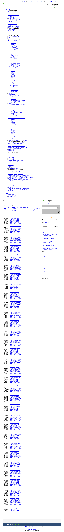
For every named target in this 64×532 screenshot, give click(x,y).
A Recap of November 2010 (15, 446)
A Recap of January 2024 (15, 254)
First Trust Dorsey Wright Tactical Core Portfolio (17, 176)
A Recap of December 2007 (15, 488)
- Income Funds (11, 158)
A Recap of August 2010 (15, 449)
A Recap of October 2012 (15, 418)
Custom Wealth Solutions (13, 195)
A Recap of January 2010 (15, 457)
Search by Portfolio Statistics (14, 34)
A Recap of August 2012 (15, 420)
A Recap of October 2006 (15, 505)
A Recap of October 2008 (15, 476)
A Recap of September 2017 (15, 346)
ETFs (7, 38)
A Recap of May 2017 (14, 351)
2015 (44, 270)
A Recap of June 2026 (14, 219)
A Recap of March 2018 (15, 339)
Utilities (12, 77)
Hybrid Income (14, 46)
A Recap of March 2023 (15, 266)
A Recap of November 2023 (15, 257)
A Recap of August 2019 (15, 318)
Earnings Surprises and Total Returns (50, 246)
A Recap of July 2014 (14, 392)
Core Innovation (14, 106)
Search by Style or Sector (13, 31)
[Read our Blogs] (21, 524)
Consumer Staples (14, 68)
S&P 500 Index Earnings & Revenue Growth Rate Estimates (50, 235)
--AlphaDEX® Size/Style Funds (14, 134)
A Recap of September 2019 (15, 317)
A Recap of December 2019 (15, 313)
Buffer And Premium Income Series (18, 100)
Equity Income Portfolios (13, 25)
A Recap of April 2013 (14, 410)
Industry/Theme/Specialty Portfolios (15, 19)
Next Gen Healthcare (15, 115)
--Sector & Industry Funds (13, 66)
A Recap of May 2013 (14, 409)
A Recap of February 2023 (15, 267)
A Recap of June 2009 (14, 466)
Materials (12, 74)
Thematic (12, 56)
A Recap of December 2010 (15, 444)
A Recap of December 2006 (15, 502)
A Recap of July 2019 (14, 320)
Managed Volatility (14, 48)
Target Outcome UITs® (13, 22)
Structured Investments (10, 191)
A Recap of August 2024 (15, 246)
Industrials (13, 73)
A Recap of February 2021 (15, 296)
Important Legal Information (12, 528)
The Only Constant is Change (49, 232)
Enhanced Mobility (14, 109)
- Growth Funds (11, 159)
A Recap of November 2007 (15, 490)
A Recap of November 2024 (15, 242)
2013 (44, 273)
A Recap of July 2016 (14, 363)
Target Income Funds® (15, 63)
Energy (12, 69)
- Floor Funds (11, 165)
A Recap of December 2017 (15, 342)
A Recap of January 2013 (15, 414)
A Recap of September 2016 (15, 361)
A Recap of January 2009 (15, 472)
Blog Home (8, 208)
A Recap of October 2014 (15, 389)
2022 (44, 259)
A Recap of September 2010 (15, 448)
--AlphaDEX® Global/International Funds (16, 118)
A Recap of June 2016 (14, 364)
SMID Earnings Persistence (48, 245)
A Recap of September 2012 (15, 419)
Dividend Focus (14, 91)
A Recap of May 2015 (14, 380)
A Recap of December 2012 (15, 415)
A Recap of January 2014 (15, 399)
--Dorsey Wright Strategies (13, 58)
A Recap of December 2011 (15, 429)
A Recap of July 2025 (14, 232)
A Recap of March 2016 (15, 368)
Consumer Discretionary (16, 67)
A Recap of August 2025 (15, 231)
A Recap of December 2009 (15, 458)
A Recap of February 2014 (15, 398)
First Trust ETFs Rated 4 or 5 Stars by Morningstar (18, 140)
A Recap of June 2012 (14, 423)
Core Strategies (11, 194)
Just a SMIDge (46, 236)
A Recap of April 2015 (14, 381)
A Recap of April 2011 (14, 439)
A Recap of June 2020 (14, 306)
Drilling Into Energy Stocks (48, 239)
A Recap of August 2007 (15, 493)
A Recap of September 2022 (15, 274)
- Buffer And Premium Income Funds (15, 161)
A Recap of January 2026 (15, 224)
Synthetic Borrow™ (12, 196)
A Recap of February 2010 (15, 456)
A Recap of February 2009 (15, 471)
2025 (44, 255)
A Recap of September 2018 (15, 332)
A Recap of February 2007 (15, 500)
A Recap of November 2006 (15, 504)
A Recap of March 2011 (15, 441)
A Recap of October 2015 (15, 374)
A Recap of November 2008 (15, 475)
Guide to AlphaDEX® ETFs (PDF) (15, 143)
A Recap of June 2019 (14, 321)
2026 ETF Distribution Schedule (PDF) (16, 148)
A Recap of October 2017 (15, 345)
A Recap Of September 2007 (16, 492)
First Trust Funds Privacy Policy (32, 528)
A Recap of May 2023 (14, 264)
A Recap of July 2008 (14, 480)
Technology (13, 76)
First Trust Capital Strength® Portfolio (15, 174)
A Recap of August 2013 (15, 406)
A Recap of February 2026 (15, 223)
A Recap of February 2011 (15, 442)
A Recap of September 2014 (15, 390)
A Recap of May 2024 (14, 249)
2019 (44, 264)
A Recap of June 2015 (14, 379)
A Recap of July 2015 (14, 378)
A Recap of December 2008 (15, 473)
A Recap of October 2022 (15, 273)
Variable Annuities (9, 172)
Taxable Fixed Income (15, 55)
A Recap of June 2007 (14, 495)
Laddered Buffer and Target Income (18, 171)
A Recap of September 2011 (15, 434)
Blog (43, 1)
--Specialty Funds (11, 93)
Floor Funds (13, 102)
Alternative (13, 44)
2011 (44, 276)
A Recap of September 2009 (15, 463)
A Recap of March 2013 (15, 411)
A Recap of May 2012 (14, 424)
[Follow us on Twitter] (13, 524)
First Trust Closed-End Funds (14, 183)
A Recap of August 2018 (15, 333)
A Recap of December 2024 (15, 240)
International (13, 47)
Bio (49, 202)
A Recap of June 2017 (14, 350)
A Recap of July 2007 (14, 494)
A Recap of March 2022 (15, 280)
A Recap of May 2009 (14, 467)
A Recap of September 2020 (15, 303)
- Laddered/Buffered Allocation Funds (15, 160)
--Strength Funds (11, 94)
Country (12, 88)
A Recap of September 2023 (15, 259)
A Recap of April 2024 (14, 250)
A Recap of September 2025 (15, 230)
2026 (44, 253)
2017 (44, 267)
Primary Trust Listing (12, 29)
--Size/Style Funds (11, 78)
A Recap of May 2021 (14, 293)
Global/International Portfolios (14, 20)
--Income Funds (11, 59)
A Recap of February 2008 (15, 485)
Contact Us (58, 1)
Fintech (12, 110)
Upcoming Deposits (12, 12)
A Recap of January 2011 (15, 443)
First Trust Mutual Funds (13, 187)
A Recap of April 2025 (14, 236)
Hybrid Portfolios (11, 21)
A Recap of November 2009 (15, 461)
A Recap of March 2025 (15, 237)
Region (12, 87)
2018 (44, 265)
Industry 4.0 (13, 111)
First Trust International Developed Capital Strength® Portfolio (20, 179)
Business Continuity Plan (55, 528)
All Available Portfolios (12, 11)
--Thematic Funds (11, 103)
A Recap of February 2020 (15, 311)
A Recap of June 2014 (14, 393)
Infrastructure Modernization (16, 112)
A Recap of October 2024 (15, 243)
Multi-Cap (13, 84)
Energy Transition (14, 108)
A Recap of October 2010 (15, 447)
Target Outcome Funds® (15, 53)
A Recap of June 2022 (14, 277)
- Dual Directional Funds (13, 164)
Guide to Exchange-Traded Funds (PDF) (16, 142)
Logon (29, 1)
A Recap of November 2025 (15, 228)
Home (25, 1)
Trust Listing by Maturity (13, 30)
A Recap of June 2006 (14, 510)
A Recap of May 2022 (14, 278)
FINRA (30, 526)
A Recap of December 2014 (15, 386)
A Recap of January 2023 (15, 268)
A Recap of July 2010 (14, 451)
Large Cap (13, 80)
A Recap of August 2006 (15, 508)
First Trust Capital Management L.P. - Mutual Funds (18, 188)
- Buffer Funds (11, 157)
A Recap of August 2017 (15, 348)
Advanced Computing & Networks (18, 104)
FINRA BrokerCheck (32, 529)
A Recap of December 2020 (15, 298)
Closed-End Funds (9, 181)
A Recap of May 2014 (14, 395)
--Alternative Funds (12, 57)
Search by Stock (11, 33)
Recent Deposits (11, 13)
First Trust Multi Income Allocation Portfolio (17, 180)
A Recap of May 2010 (14, 453)
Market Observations (47, 222)
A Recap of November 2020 (15, 301)
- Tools (9, 166)
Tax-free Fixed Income (15, 54)
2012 (44, 274)
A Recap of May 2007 (14, 496)
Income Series (13, 97)
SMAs (7, 193)
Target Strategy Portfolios (13, 18)
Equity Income (13, 45)
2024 (44, 256)
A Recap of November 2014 (15, 388)
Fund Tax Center (11, 151)
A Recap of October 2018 (15, 331)
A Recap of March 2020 (15, 310)
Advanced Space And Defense (17, 105)
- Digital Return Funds (12, 162)
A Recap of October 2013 (15, 404)
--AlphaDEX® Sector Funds (14, 123)
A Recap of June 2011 (14, 437)
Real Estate (13, 75)
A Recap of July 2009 (14, 465)
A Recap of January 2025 (15, 239)
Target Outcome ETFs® (13, 155)
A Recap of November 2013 (15, 402)
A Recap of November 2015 (15, 373)
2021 (44, 261)
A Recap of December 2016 (15, 357)
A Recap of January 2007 (15, 501)
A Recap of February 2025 (15, 238)
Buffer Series (13, 96)
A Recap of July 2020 (14, 305)
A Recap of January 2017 (15, 355)
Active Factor (13, 43)
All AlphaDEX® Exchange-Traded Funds (16, 116)
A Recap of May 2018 (14, 336)
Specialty (12, 52)
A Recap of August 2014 (15, 391)
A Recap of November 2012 (15, 417)
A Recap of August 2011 (15, 435)
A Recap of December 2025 (15, 226)
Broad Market (13, 86)
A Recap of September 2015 (15, 376)
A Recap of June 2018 (14, 335)
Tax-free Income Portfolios (13, 27)
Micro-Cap (13, 83)
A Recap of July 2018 (14, 334)
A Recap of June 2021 (14, 292)
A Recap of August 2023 (15, 260)
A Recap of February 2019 (15, 325)
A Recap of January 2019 (15, 326)
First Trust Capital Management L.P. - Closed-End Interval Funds (21, 184)
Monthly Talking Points (47, 221)
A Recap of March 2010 (15, 455)
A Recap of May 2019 (14, 322)
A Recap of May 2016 (14, 366)
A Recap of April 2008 (14, 483)
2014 (44, 271)
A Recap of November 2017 (15, 344)
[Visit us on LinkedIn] (16, 524)
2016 (44, 268)
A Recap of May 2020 (14, 307)
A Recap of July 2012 (14, 421)
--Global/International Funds (13, 85)
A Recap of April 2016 (14, 367)
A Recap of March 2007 (15, 499)
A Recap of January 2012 (15, 428)
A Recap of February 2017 (15, 354)
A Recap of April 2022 (14, 279)
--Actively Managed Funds (13, 41)
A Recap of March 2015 (15, 382)
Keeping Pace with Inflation (48, 238)
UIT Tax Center (11, 37)
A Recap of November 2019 (15, 315)
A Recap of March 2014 (15, 397)
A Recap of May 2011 (14, 438)
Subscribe (47, 1)
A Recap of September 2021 (15, 288)
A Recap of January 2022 (15, 283)
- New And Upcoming (12, 156)
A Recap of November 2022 (15, 271)
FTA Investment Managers (36, 1)
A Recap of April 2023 (14, 265)
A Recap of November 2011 (15, 432)
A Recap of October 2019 (15, 316)
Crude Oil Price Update (47, 241)
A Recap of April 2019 (14, 323)
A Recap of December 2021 (15, 284)
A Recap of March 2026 (15, 222)
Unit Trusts (8, 9)
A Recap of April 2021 (14, 294)
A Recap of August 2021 (15, 289)
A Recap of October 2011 (15, 433)
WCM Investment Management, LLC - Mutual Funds (18, 189)
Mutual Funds (8, 186)
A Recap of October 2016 (15, 360)
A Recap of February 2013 (15, 413)
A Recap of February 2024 (15, 252)
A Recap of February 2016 (15, 369)
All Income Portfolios (12, 24)
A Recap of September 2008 (15, 477)
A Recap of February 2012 (15, 427)
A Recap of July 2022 (14, 276)
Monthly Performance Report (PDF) (15, 144)
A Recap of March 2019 (15, 324)
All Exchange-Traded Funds (13, 40)
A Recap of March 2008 (15, 484)
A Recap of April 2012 (14, 425)
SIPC (25, 526)
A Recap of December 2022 (15, 269)
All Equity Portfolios (12, 16)
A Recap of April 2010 (14, 454)
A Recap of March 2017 (15, 353)
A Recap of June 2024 (14, 248)
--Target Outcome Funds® (13, 95)
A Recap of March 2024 (15, 251)
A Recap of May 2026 (14, 220)
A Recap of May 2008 (14, 482)
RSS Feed (38, 208)
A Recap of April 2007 (14, 498)
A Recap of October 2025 (15, 229)
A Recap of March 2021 (15, 295)
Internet (12, 113)
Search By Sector (11, 149)
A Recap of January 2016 (15, 370)
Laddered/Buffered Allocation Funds (18, 101)
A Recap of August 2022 (15, 275)
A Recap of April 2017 (14, 352)
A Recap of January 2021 (15, 297)
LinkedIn (52, 203)
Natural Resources (14, 114)
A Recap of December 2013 (15, 400)
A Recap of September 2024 (15, 245)
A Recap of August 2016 (15, 362)
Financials (13, 71)
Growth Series (13, 99)
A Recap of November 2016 (15, 359)
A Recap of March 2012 (15, 426)
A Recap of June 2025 (14, 233)
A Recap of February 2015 (15, 383)
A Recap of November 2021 (15, 286)
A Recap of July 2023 (14, 261)
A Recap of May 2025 (14, 235)
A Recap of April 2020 (14, 308)
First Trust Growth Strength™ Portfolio (16, 178)
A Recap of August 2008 (15, 479)
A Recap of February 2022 (15, 282)
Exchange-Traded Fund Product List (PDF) (16, 146)
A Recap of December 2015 (15, 371)
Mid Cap (12, 81)
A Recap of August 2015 (15, 377)
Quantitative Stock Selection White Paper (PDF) (17, 147)
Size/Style (13, 50)
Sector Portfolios (11, 17)
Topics (44, 280)
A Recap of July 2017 (14, 349)
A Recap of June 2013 (14, 408)
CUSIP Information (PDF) (13, 36)
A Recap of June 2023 (14, 263)
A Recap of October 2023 (15, 258)
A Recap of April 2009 (14, 468)
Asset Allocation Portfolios (13, 15)
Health (12, 72)
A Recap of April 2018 (14, 338)
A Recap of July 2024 (14, 247)
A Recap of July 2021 (14, 290)
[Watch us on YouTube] (18, 524)
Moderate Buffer (14, 170)
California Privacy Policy (44, 528)
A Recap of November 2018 (15, 330)
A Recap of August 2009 (15, 464)
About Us (52, 1)
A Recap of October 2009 (15, 462)
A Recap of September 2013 (15, 405)
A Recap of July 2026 (14, 218)
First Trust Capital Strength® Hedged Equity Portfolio (19, 175)
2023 (44, 258)
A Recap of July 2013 (14, 407)
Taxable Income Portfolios (13, 26)
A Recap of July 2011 (14, 436)
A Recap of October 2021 (15, 287)
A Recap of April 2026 (14, 221)
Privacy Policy (22, 528)
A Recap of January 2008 (15, 486)
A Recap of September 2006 (15, 507)
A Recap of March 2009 (15, 470)
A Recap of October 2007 (15, 491)
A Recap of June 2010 (14, 452)
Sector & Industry (14, 49)
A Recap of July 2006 (14, 509)
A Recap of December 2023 (15, 255)
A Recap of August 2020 (15, 304)
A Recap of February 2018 (15, 340)
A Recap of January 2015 (15, 385)
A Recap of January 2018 (15, 341)
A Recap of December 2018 (15, 327)
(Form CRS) (34, 526)
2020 (44, 262)
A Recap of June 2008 (14, 481)
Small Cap (13, 82)
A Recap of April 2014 (14, 396)
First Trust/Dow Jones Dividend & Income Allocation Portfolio (20, 177)
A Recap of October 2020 (15, 302)
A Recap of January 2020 (15, 312)
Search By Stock (11, 150)
